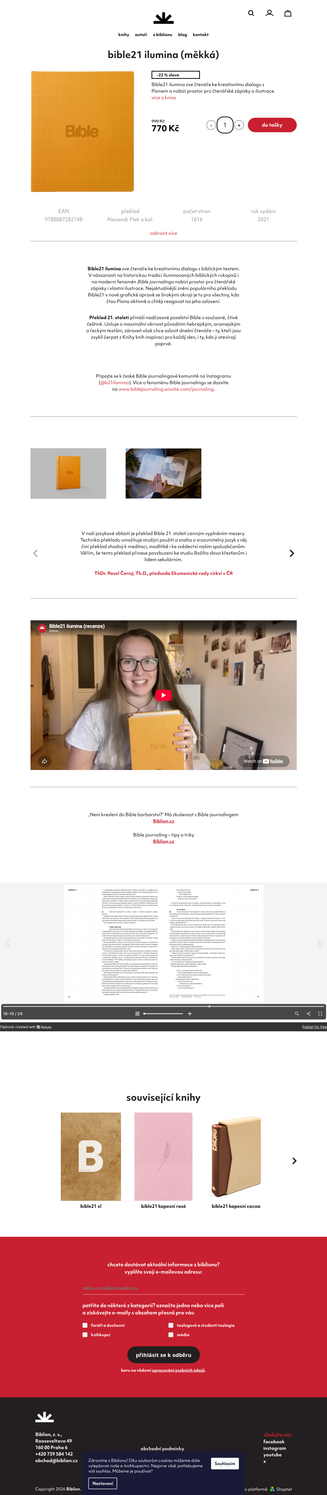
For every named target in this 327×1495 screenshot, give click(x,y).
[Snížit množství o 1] (211, 125)
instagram (274, 1448)
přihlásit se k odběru (163, 1354)
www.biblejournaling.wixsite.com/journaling (166, 389)
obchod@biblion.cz (56, 1460)
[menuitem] (123, 34)
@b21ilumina (114, 382)
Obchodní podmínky (162, 1448)
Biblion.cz (163, 821)
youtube (272, 1454)
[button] (291, 553)
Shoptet (284, 1489)
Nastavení (102, 1483)
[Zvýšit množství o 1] (239, 125)
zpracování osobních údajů (178, 1370)
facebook (274, 1441)
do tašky (272, 124)
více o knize (164, 97)
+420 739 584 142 (54, 1454)
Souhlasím (225, 1463)
